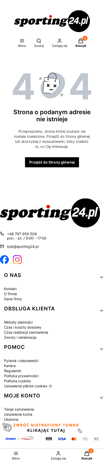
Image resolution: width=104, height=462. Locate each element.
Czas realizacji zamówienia (26, 332)
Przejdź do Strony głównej (52, 162)
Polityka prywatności (21, 376)
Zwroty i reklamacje (20, 337)
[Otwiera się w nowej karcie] (4, 259)
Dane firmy (13, 299)
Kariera (10, 366)
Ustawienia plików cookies (26, 386)
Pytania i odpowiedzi (21, 360)
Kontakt (10, 289)
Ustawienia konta (18, 414)
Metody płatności (18, 322)
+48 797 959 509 (22, 234)
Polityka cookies (17, 381)
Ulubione (11, 419)
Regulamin (12, 371)
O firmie (10, 294)
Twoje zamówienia (19, 409)
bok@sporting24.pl (23, 246)
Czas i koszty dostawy (22, 327)
